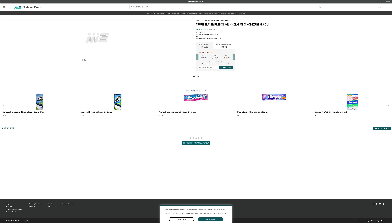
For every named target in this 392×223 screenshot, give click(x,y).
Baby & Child (175, 13)
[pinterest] (383, 204)
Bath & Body (160, 13)
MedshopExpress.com (171, 209)
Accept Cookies (210, 219)
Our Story (51, 204)
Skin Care (167, 13)
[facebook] (373, 204)
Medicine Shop (151, 13)
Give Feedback (11, 212)
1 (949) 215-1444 (16, 209)
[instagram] (377, 204)
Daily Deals (230, 13)
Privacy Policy (375, 221)
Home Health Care (192, 13)
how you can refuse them (219, 213)
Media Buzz (52, 206)
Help (7, 204)
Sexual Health (222, 13)
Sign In (379, 7)
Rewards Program (240, 13)
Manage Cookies (181, 219)
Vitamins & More (203, 13)
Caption (196, 76)
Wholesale (32, 206)
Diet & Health (213, 13)
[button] (382, 128)
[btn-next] (3, 105)
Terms (383, 221)
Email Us (9, 206)
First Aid (182, 13)
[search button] (320, 7)
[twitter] (380, 204)
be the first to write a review (196, 143)
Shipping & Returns (35, 204)
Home (197, 20)
